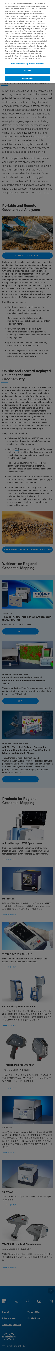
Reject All (27, 71)
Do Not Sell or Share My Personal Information (28, 64)
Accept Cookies (28, 78)
